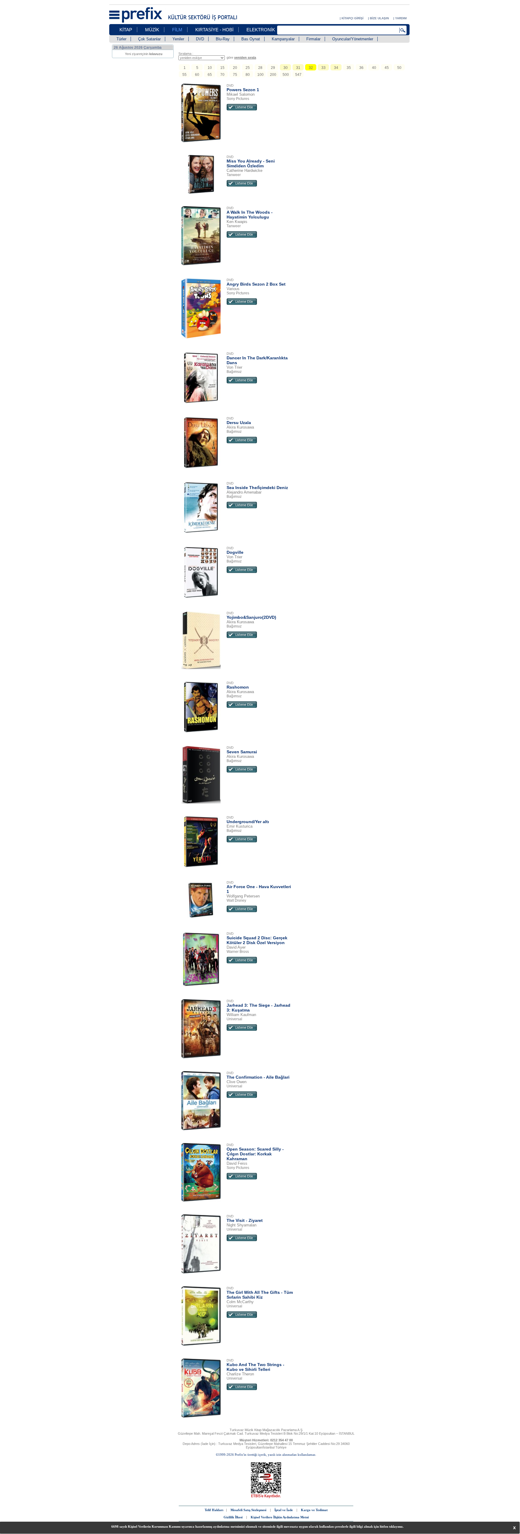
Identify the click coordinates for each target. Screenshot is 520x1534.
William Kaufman (241, 1014)
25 (248, 68)
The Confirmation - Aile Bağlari (258, 1077)
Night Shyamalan (241, 1225)
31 (298, 68)
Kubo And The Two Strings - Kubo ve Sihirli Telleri (255, 1367)
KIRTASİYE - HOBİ (214, 29)
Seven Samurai (242, 751)
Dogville (235, 552)
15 (222, 68)
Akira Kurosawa (240, 427)
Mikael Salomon (241, 94)
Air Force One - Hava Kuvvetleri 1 (259, 889)
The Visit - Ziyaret (245, 1220)
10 (210, 68)
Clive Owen (236, 1082)
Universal (234, 1019)
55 (184, 75)
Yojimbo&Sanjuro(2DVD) (251, 617)
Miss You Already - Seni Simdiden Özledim (251, 163)
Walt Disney (236, 900)
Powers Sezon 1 (243, 89)
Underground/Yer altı (248, 821)
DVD (200, 39)
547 (298, 75)
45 (387, 68)
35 (349, 68)
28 (260, 68)
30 (285, 68)
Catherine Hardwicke (244, 170)
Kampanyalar (283, 39)
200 (273, 75)
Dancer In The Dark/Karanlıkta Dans (257, 360)
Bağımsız (234, 372)
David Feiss (237, 1163)
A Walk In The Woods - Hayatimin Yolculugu (250, 214)
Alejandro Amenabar (244, 492)
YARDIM (401, 18)
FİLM (177, 29)
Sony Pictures (238, 99)
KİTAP (125, 29)
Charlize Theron (240, 1374)
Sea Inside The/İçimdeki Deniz (257, 487)
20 (235, 68)
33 (323, 68)
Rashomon (238, 687)
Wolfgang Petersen (243, 896)
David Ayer (236, 947)
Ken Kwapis (237, 221)
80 (248, 75)
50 (399, 68)
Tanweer (234, 175)
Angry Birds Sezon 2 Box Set (256, 284)
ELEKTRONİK (260, 29)
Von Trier (234, 367)
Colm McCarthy (240, 1302)
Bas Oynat (250, 39)
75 (235, 75)
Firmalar (313, 39)
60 (197, 75)
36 (361, 68)
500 (286, 75)
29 (273, 68)
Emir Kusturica (239, 826)
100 (260, 75)
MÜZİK (152, 29)
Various (233, 289)
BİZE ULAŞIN (379, 18)
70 (222, 75)
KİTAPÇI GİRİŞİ (353, 18)
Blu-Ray (223, 39)
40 (374, 68)
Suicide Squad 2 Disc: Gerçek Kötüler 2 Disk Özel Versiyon (257, 940)
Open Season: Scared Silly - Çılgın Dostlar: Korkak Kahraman (255, 1154)
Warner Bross (238, 952)
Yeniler (178, 39)
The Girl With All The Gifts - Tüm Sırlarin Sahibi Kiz (260, 1295)
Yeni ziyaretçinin (143, 54)
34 (336, 68)
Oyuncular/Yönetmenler (352, 39)
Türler (121, 39)
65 (210, 75)
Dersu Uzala (239, 422)
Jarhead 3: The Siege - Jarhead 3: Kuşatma (258, 1007)
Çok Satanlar (149, 39)
